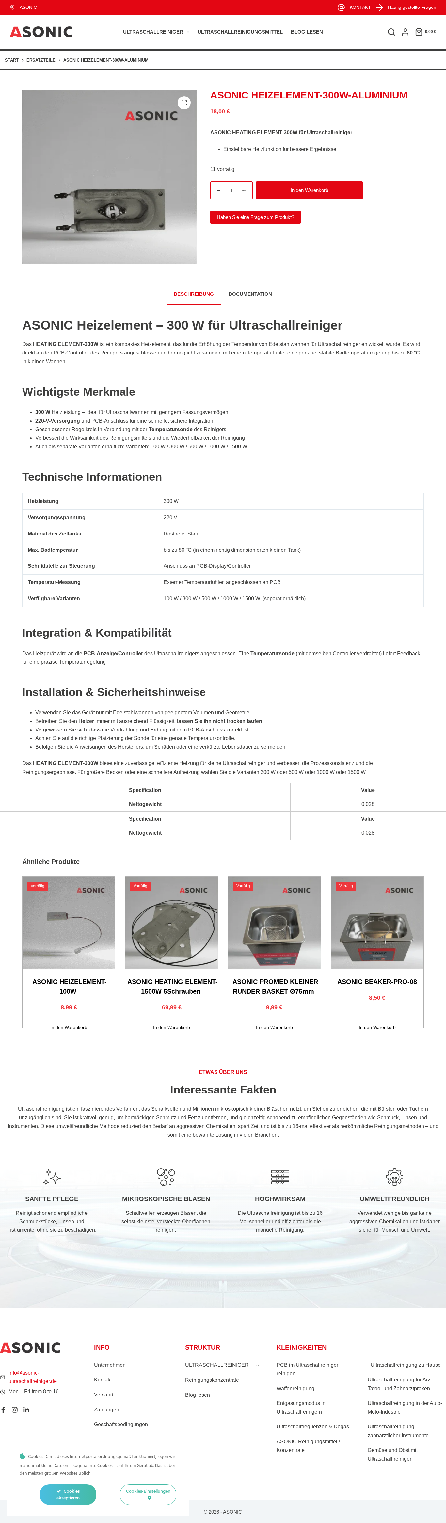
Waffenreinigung (295, 1388)
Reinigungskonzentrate (212, 1380)
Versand (103, 1394)
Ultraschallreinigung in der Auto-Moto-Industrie (405, 1407)
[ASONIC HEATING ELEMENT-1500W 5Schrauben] (171, 923)
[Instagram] (14, 1410)
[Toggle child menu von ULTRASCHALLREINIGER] (257, 1365)
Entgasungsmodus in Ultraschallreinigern (301, 1407)
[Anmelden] (405, 32)
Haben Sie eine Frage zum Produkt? (255, 217)
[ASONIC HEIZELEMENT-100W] (69, 923)
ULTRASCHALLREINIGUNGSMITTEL (240, 32)
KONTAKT (360, 7)
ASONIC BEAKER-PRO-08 (377, 981)
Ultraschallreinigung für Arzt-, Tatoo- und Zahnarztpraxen (401, 1384)
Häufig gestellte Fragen (412, 7)
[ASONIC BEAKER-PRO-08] (377, 923)
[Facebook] (3, 1410)
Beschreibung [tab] (194, 294)
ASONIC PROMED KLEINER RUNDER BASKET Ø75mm (275, 986)
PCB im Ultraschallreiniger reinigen (307, 1369)
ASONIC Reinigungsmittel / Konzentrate (308, 1446)
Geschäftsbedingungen (121, 1424)
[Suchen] (391, 32)
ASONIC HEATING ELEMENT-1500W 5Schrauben (172, 986)
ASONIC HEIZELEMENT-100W (69, 986)
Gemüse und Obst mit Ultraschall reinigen (393, 1454)
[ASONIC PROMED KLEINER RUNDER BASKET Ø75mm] (274, 923)
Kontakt (103, 1379)
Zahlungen (106, 1409)
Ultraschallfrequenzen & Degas (313, 1426)
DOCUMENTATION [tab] (250, 294)
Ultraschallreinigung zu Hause (406, 1365)
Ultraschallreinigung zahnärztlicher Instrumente (398, 1431)
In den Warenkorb (309, 190)
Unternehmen (110, 1365)
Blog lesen (307, 32)
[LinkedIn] (26, 1410)
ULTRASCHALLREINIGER (153, 32)
